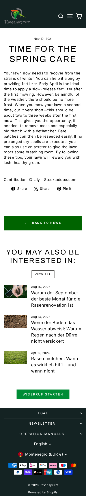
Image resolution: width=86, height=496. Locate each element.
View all (43, 274)
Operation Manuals (41, 434)
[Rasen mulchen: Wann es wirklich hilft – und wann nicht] (15, 357)
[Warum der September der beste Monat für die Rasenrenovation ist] (15, 291)
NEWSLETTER (42, 423)
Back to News (46, 222)
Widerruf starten (43, 394)
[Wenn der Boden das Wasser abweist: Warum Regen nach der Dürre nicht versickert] (15, 321)
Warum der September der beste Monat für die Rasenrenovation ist (55, 299)
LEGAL (42, 413)
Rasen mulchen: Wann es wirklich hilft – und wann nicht (54, 365)
